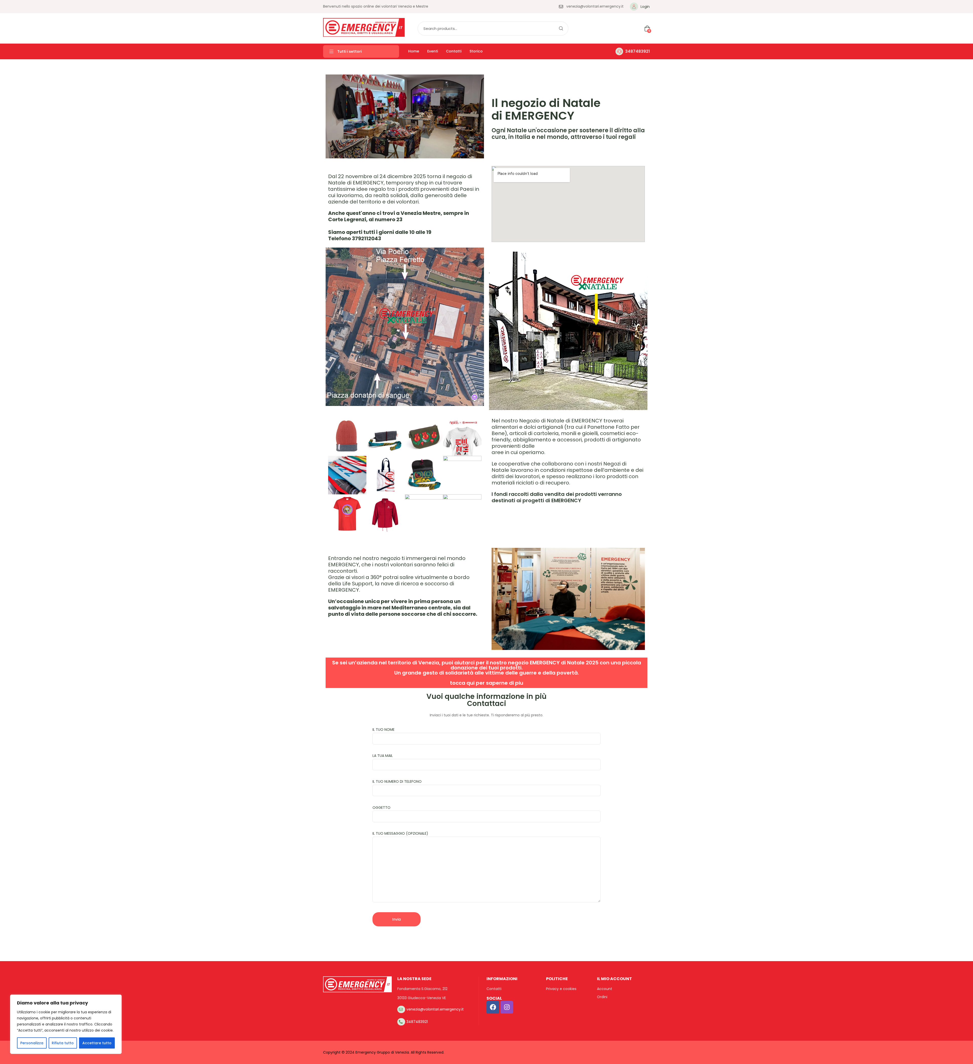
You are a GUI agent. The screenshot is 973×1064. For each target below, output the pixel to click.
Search (560, 28)
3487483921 (637, 51)
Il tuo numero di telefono (397, 781)
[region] (66, 1024)
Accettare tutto (96, 1043)
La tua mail (382, 755)
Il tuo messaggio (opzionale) (400, 833)
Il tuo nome (383, 729)
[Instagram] (506, 1007)
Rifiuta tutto (63, 1043)
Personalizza (31, 1043)
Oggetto (381, 807)
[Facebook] (492, 1007)
